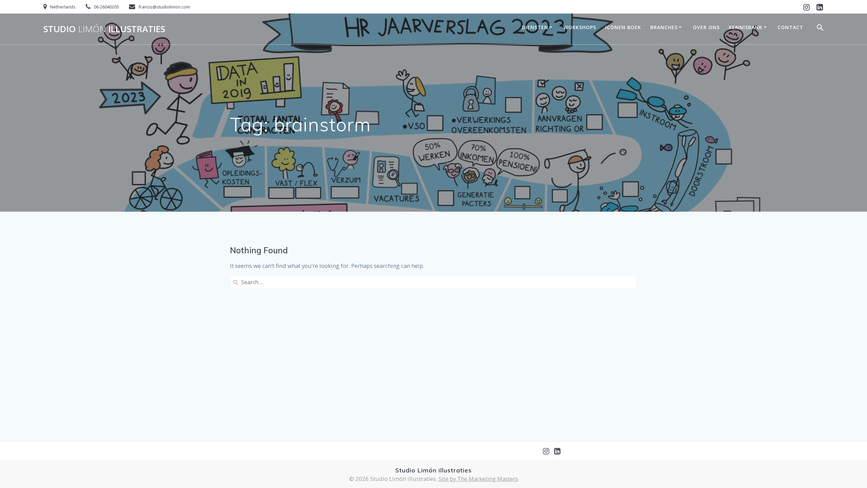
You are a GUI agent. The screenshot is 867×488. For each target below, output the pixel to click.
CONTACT (790, 27)
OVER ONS (706, 27)
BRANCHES (664, 27)
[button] (820, 29)
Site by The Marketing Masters (478, 479)
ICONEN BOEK (623, 27)
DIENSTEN (535, 27)
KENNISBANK (745, 27)
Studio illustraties (104, 29)
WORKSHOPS (580, 27)
